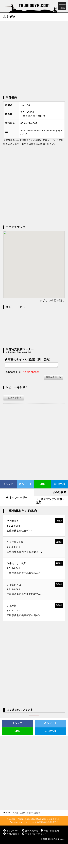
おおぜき (14, 521)
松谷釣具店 (15, 584)
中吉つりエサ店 (17, 563)
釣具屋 (15, 813)
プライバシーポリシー (36, 834)
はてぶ (59, 484)
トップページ (13, 831)
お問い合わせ (13, 834)
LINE (43, 484)
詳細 (60, 520)
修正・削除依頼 (51, 831)
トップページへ (18, 497)
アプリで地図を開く (52, 300)
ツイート (26, 484)
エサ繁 (12, 605)
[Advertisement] (34, 58)
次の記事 (58, 492)
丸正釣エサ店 (16, 542)
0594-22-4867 (28, 123)
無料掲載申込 (31, 831)
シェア (9, 484)
